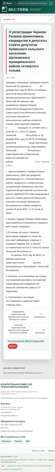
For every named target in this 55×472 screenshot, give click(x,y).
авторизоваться (38, 373)
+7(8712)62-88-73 (6, 412)
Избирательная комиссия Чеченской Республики (17, 431)
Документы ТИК (9, 19)
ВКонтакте (6, 441)
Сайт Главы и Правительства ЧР (11, 425)
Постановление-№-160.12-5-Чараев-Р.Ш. (26, 341)
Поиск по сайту (38, 451)
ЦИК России (5, 428)
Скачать (12, 346)
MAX (28, 441)
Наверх (51, 451)
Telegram (18, 441)
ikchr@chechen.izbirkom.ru (9, 415)
